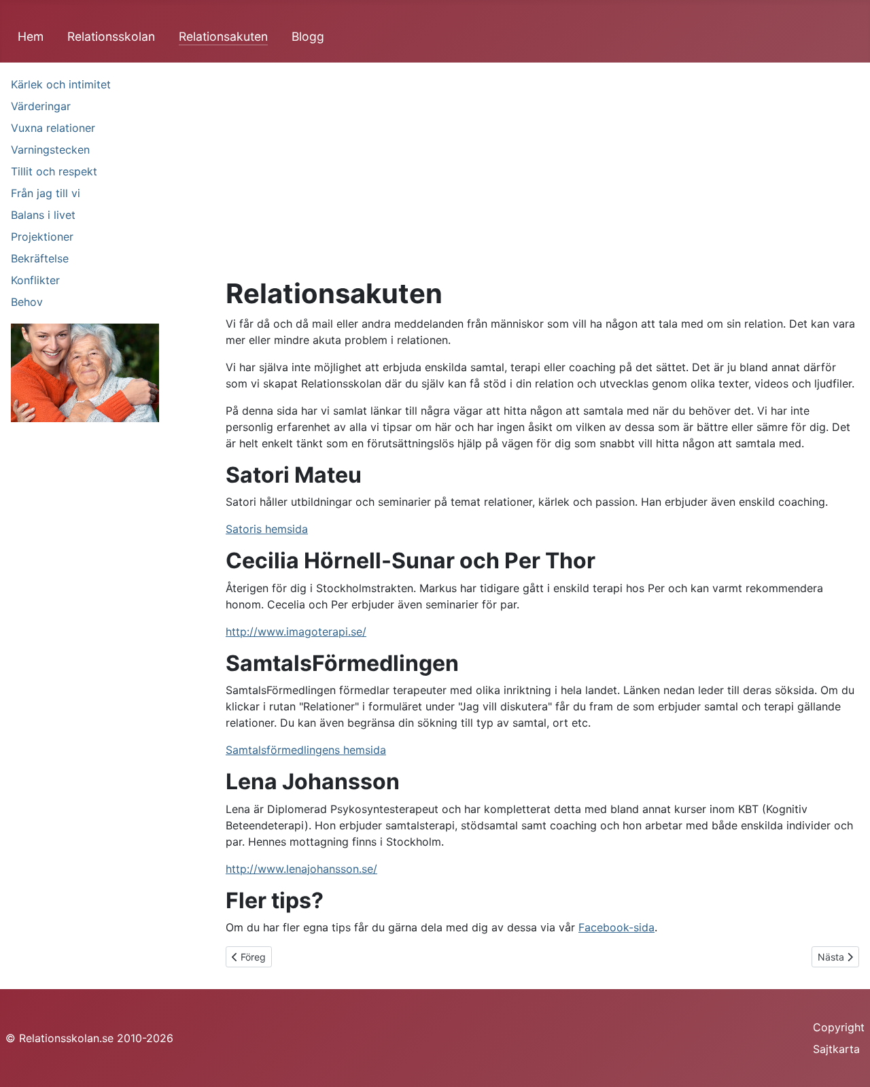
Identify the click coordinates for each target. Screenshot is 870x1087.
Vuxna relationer (53, 128)
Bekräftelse (40, 258)
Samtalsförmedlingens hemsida (306, 750)
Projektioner (42, 236)
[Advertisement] (542, 175)
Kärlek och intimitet (61, 84)
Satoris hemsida (267, 529)
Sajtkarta (836, 1049)
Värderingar (41, 106)
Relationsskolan (111, 36)
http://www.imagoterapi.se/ (296, 631)
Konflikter (35, 280)
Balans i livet (43, 215)
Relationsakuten (223, 36)
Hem (31, 36)
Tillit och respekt (54, 171)
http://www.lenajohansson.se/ (301, 869)
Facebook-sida (616, 927)
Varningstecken (50, 149)
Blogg (308, 36)
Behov (27, 302)
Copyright (839, 1027)
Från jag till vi (45, 193)
